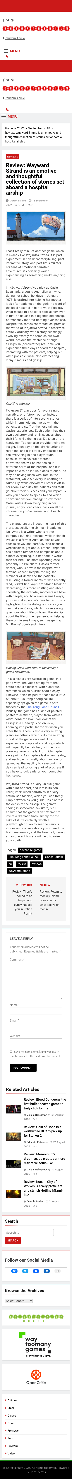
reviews (37, 864)
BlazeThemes (38, 1472)
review (22, 864)
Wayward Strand (19, 871)
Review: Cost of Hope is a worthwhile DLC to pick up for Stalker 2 (43, 1131)
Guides (12, 1415)
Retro (11, 1438)
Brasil (11, 1408)
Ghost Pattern (54, 857)
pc (10, 864)
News (11, 1423)
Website (15, 1036)
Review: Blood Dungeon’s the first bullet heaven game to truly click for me (45, 1104)
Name (15, 1005)
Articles (12, 1400)
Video (11, 1453)
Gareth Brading (18, 200)
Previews (13, 1430)
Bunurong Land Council (42, 707)
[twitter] (8, 20)
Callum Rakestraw (37, 1115)
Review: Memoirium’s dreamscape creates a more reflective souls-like (44, 1158)
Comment (17, 959)
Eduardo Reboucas (37, 1142)
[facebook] (4, 20)
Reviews (12, 156)
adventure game (30, 850)
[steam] (12, 20)
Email (14, 1020)
